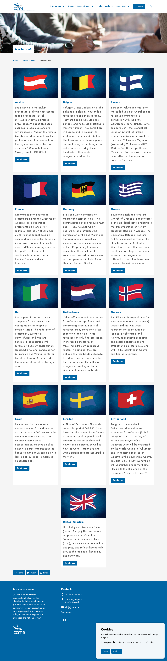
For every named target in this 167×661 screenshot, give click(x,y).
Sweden (68, 419)
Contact (139, 6)
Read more (22, 159)
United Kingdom (73, 522)
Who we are (55, 6)
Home (15, 60)
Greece (115, 209)
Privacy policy (66, 612)
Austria (19, 102)
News (71, 6)
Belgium (68, 102)
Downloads (121, 6)
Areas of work (84, 6)
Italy (18, 312)
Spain (18, 419)
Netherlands (71, 312)
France (19, 209)
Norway (116, 312)
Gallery (109, 6)
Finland (115, 102)
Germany (68, 209)
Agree (105, 651)
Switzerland (118, 419)
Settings (116, 651)
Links (100, 6)
